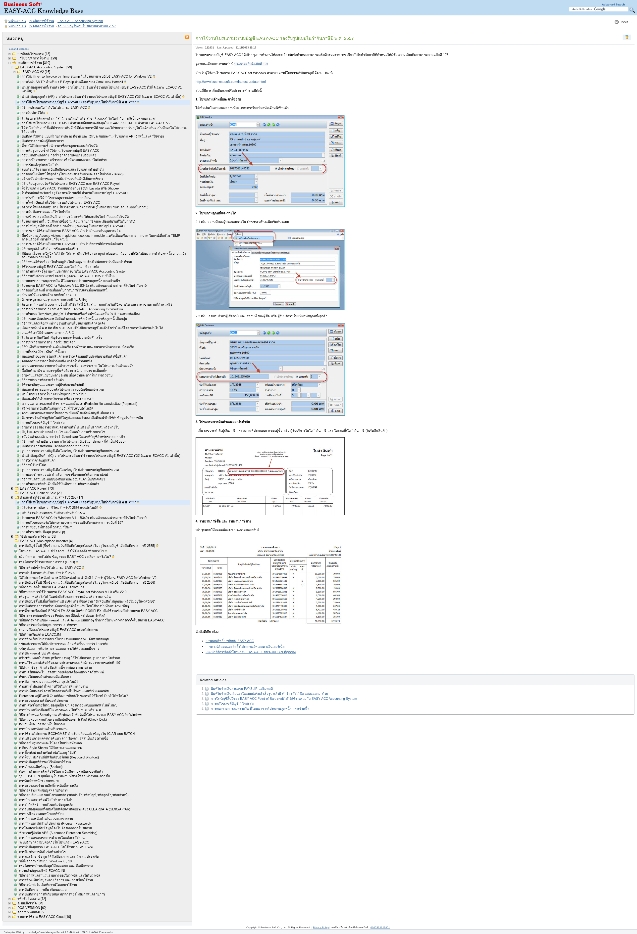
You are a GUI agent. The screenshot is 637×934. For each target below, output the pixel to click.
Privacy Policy (321, 927)
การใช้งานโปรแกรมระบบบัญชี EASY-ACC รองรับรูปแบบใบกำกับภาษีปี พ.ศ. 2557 (79, 102)
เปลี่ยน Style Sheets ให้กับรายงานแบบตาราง (50, 748)
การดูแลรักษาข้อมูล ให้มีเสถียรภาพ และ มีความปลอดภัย (59, 856)
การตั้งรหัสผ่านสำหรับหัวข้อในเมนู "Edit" (47, 752)
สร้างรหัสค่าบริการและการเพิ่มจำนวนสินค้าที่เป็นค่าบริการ (62, 179)
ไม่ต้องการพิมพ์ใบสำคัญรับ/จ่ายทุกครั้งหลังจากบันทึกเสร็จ (62, 337)
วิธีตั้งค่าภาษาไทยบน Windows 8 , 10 (45, 861)
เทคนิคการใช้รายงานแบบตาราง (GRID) (47, 562)
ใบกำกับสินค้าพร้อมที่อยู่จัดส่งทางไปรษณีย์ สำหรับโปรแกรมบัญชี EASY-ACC (76, 193)
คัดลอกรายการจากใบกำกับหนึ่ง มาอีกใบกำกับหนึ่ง (57, 361)
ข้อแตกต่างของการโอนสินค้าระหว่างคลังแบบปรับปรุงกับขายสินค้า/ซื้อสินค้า (74, 356)
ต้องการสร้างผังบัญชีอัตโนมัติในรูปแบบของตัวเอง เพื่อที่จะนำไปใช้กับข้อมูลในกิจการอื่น (82, 418)
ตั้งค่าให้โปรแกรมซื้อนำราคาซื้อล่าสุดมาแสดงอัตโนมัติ (60, 146)
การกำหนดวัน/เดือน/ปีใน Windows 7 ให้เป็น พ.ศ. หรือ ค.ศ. (60, 710)
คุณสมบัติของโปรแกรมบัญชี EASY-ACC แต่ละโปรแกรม (58, 630)
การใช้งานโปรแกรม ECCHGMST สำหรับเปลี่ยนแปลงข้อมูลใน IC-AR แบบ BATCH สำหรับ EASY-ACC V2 (96, 123)
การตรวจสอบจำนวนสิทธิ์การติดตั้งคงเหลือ (48, 786)
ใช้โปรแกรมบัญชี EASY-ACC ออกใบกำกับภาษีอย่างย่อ (60, 267)
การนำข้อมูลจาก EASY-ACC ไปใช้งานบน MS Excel (56, 847)
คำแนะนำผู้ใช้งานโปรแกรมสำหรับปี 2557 (86, 26)
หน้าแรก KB (17, 21)
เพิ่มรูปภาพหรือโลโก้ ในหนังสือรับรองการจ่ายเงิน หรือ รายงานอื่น (65, 597)
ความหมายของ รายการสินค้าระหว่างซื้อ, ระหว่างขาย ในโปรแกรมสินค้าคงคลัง (77, 366)
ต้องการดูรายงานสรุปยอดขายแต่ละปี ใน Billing (54, 300)
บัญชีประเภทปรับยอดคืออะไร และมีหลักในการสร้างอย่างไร (63, 432)
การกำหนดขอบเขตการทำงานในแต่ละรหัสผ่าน (52, 838)
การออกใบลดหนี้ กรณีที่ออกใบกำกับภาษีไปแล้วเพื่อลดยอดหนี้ (64, 290)
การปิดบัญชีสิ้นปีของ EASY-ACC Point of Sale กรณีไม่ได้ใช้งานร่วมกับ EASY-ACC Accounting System (284, 698)
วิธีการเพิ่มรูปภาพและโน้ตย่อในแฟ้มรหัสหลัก (50, 743)
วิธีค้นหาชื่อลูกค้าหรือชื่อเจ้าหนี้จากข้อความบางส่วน (55, 667)
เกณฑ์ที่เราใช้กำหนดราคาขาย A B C (48, 333)
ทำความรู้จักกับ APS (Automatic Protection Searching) (58, 833)
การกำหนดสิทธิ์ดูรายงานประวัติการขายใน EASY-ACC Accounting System (74, 271)
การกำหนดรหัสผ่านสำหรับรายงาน (43, 729)
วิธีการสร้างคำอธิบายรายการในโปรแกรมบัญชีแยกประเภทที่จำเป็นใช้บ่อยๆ (74, 441)
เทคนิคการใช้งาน (41, 21)
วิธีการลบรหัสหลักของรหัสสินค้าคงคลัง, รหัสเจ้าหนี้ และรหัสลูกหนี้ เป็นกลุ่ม (74, 319)
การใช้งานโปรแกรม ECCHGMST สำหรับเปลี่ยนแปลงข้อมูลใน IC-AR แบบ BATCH (77, 734)
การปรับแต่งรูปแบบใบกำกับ (40, 165)
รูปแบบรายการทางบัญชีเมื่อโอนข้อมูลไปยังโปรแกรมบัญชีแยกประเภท (70, 451)
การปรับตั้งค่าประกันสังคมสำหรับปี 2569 (47, 573)
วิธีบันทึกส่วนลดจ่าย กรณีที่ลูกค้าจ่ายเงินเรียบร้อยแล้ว (59, 155)
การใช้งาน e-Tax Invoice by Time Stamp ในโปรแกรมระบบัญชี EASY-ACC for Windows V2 (87, 76)
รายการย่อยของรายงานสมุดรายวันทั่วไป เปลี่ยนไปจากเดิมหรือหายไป (70, 427)
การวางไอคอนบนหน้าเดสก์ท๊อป (41, 814)
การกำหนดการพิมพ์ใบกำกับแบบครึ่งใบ (46, 800)
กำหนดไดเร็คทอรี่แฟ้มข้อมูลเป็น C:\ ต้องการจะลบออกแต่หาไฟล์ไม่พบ (68, 705)
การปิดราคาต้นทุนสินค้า (38, 460)
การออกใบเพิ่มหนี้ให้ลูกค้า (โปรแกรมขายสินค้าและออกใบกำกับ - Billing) (72, 174)
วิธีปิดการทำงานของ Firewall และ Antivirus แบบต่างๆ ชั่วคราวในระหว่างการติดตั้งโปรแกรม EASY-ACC (91, 620)
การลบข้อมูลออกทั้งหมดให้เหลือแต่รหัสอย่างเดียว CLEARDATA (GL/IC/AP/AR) (74, 809)
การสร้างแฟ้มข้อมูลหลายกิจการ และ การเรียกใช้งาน (56, 880)
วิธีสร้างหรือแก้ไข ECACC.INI (40, 634)
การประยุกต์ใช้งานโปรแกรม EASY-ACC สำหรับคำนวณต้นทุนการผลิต (71, 231)
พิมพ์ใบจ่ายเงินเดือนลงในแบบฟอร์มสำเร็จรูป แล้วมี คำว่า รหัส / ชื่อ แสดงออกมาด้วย (269, 694)
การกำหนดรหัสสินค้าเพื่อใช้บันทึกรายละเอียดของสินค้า (60, 484)
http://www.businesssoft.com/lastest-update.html (231, 82)
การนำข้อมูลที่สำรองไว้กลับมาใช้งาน (47, 527)
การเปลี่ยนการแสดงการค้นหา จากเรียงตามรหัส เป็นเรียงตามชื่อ (63, 738)
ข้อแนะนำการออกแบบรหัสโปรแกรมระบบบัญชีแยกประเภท (63, 389)
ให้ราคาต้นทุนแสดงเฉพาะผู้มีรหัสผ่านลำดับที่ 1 (54, 385)
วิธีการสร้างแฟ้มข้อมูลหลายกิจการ (43, 790)
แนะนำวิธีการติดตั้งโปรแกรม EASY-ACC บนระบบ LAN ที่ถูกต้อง (251, 652)
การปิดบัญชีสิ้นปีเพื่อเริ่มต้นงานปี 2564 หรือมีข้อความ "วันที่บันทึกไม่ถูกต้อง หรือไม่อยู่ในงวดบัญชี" (87, 601)
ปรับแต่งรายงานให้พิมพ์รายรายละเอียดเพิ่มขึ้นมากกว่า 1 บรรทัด (63, 644)
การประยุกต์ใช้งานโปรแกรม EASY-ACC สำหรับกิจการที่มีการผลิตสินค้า (72, 244)
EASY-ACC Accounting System (80, 21)
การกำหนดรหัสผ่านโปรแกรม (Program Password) (55, 823)
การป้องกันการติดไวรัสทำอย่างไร (42, 852)
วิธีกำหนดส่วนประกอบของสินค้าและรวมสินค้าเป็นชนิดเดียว (63, 479)
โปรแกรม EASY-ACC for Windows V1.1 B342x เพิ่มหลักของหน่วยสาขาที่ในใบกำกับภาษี (84, 285)
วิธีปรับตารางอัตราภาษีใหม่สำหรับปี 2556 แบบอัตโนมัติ (60, 508)
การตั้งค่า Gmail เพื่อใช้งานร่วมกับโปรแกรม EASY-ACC (61, 202)
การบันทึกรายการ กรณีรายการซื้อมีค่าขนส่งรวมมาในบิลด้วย (64, 160)
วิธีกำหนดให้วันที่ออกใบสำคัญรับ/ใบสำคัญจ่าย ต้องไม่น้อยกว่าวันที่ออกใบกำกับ (77, 262)
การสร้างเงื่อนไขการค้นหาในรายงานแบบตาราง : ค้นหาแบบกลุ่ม (64, 639)
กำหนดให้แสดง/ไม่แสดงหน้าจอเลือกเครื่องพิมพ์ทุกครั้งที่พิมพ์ (61, 672)
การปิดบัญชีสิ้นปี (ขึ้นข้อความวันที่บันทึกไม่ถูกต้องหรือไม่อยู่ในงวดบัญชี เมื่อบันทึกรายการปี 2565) (87, 546)
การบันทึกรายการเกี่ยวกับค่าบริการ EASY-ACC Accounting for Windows (72, 309)
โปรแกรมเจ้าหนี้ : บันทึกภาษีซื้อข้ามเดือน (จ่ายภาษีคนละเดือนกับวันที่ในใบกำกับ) (78, 221)
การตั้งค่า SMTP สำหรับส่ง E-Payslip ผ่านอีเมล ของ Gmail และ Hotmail (73, 82)
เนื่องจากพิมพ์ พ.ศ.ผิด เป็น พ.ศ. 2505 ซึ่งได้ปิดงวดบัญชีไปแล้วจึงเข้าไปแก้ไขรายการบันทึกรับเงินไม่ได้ (92, 328)
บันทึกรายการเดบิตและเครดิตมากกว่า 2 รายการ (55, 446)
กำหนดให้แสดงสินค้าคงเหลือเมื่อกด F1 (49, 295)
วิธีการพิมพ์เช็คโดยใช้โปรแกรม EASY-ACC (50, 567)
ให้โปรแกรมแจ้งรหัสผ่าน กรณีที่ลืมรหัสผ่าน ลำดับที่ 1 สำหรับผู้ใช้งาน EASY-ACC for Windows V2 (88, 578)
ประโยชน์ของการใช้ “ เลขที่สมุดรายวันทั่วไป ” (54, 394)
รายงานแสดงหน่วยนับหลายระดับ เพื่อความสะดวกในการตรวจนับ (67, 375)
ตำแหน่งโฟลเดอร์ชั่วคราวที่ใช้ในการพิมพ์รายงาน (53, 686)
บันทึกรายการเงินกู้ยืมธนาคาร (43, 141)
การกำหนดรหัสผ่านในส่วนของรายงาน (46, 819)
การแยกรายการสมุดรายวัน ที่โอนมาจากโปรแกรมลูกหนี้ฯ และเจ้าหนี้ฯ (71, 281)
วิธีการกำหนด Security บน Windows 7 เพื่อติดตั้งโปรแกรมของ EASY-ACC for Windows (80, 715)
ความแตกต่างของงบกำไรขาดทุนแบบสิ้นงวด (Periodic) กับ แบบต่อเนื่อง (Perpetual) (79, 404)
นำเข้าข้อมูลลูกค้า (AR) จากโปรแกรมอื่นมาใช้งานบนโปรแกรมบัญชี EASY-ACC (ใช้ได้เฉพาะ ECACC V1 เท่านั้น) (102, 96)
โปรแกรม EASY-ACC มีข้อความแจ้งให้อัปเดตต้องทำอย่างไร (62, 551)
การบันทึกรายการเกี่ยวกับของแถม (43, 889)
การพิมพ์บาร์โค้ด (34, 113)
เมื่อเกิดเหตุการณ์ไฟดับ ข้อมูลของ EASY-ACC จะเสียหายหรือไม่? (65, 557)
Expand (13, 48)
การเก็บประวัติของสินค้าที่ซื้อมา (44, 352)
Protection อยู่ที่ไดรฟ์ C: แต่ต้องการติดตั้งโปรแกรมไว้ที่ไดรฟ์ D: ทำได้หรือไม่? (73, 696)
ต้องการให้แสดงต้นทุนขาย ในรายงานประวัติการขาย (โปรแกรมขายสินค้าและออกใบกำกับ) (85, 207)
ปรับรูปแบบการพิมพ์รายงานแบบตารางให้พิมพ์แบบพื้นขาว (59, 649)
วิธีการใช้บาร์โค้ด (34, 465)
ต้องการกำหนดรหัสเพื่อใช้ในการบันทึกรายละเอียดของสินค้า (61, 771)
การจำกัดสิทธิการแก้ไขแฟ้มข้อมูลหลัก (46, 804)
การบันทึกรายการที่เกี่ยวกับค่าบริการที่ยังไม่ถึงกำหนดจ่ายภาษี (62, 894)
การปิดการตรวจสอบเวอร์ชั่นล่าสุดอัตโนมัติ (48, 682)
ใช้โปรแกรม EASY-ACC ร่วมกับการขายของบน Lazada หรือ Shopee (70, 188)
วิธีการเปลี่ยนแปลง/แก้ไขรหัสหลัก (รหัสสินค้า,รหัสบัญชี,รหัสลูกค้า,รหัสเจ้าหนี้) (73, 795)
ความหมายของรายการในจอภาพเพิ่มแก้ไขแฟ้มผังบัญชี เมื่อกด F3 (68, 413)
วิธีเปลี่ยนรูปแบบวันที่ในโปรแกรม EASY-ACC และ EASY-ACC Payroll (71, 184)
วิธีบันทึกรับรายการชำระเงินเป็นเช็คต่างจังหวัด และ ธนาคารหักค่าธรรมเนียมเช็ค (78, 347)
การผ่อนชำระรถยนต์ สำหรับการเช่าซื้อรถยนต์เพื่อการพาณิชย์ (65, 474)
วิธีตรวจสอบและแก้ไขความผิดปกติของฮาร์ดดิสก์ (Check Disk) (63, 719)
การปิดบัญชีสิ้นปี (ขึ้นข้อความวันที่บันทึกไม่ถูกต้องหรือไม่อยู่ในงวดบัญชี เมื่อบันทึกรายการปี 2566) (87, 582)
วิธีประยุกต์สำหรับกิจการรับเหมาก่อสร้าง (50, 249)
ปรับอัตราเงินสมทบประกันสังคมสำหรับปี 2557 (53, 513)
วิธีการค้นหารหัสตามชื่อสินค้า (43, 380)
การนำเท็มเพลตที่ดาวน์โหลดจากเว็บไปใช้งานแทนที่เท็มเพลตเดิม (64, 691)
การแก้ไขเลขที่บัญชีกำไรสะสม (43, 422)
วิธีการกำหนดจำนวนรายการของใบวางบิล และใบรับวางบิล (60, 875)
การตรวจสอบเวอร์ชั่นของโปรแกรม (43, 700)
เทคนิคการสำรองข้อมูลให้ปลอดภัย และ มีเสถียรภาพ (56, 866)
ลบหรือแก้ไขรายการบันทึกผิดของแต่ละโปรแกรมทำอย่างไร (63, 169)
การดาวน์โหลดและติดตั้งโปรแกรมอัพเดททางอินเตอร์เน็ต (245, 647)
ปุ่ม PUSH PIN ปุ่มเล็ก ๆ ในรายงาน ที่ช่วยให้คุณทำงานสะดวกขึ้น (64, 776)
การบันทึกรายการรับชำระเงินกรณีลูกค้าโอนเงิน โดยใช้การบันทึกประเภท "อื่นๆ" (74, 606)
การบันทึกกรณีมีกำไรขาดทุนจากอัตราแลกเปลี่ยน (56, 198)
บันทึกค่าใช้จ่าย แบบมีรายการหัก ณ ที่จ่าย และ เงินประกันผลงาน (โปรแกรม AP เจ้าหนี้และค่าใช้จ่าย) (93, 136)
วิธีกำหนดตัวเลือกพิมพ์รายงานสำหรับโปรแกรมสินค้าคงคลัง (63, 323)
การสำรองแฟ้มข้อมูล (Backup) (43, 532)
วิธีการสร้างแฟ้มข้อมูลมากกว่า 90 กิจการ (48, 625)
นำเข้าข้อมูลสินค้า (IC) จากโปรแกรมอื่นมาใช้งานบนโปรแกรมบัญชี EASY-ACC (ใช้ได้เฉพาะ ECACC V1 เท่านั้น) (101, 456)
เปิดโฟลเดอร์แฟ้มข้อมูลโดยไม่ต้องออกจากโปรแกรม (55, 828)
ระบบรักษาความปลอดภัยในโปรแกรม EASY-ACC (54, 842)
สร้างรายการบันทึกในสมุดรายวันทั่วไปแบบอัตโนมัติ (57, 408)
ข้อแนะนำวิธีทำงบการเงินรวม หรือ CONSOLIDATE (58, 399)
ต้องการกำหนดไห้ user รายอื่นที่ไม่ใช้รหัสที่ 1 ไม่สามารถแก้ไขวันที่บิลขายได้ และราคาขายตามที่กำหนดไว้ (97, 304)
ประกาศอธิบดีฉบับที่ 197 (251, 64)
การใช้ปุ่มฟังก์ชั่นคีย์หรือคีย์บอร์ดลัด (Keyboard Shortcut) (59, 757)
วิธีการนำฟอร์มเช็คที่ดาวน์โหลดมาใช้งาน (48, 885)
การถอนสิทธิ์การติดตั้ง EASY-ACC (230, 641)
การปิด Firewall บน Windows (39, 653)
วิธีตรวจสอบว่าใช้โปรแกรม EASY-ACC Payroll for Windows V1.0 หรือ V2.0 (72, 592)
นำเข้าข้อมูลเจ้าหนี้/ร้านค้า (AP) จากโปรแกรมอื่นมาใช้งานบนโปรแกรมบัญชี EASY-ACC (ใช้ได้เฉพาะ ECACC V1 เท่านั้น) (102, 89)
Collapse (24, 48)
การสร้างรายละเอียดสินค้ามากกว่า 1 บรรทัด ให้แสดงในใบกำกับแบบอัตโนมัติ (75, 217)
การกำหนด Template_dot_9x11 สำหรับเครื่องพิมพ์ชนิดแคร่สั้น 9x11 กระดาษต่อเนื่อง (81, 314)
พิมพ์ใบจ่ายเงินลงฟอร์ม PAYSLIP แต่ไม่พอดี (242, 689)
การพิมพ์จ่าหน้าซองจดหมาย (39, 781)
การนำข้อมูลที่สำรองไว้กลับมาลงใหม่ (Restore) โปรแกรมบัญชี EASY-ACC (74, 226)
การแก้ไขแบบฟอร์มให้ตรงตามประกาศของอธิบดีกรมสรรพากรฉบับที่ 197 (72, 522)
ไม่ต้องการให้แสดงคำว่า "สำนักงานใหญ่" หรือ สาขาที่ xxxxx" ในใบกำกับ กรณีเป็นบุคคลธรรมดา (89, 118)
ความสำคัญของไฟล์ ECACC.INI (42, 871)
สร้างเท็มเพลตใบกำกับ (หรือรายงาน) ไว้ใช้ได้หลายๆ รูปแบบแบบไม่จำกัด (69, 658)
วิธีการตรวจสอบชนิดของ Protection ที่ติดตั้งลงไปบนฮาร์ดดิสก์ (62, 615)
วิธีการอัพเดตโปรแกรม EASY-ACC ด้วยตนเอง (51, 587)
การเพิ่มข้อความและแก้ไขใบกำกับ (46, 212)
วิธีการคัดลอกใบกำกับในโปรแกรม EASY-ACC (55, 107)
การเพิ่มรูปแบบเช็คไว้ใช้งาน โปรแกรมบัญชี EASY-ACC (60, 150)
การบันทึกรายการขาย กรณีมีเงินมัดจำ (48, 342)
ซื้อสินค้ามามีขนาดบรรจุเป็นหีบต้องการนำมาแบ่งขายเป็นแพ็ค (64, 371)
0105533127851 (380, 927)
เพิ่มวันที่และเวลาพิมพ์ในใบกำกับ (42, 724)
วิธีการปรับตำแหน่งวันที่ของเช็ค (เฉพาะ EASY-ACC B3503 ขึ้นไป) (68, 276)
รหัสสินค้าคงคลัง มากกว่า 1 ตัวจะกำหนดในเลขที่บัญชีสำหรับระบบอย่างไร (73, 437)
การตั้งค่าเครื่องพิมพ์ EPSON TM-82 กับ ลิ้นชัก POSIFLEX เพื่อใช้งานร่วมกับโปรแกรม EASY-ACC (88, 611)
